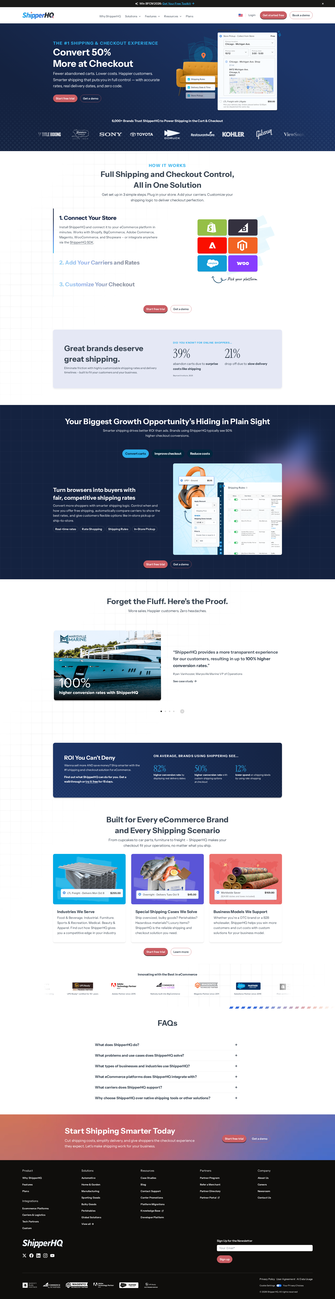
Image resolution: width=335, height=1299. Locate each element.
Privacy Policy (267, 1279)
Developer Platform (152, 1217)
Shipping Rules (118, 529)
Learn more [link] (181, 952)
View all (86, 1224)
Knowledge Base (152, 1211)
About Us (263, 1177)
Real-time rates (65, 529)
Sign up (225, 1259)
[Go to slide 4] (173, 711)
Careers (262, 1184)
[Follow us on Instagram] (45, 1256)
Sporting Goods (90, 1197)
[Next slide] (182, 711)
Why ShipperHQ (110, 16)
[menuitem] (110, 16)
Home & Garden (90, 1184)
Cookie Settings (267, 1285)
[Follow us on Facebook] (31, 1256)
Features (27, 1184)
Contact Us (264, 1197)
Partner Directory (210, 1191)
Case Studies (148, 1177)
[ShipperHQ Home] (118, 1243)
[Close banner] (323, 4)
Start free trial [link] (65, 98)
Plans (189, 16)
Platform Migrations (153, 1204)
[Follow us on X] (24, 1256)
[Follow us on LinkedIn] (38, 1256)
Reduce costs (200, 454)
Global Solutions (91, 1217)
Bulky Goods (88, 1204)
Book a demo (301, 15)
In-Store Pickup (144, 529)
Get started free (273, 15)
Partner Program (209, 1177)
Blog (143, 1184)
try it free (91, 781)
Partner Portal (210, 1198)
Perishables (88, 1210)
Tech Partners (30, 1221)
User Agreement (285, 1279)
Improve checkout (168, 454)
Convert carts (135, 454)
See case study (183, 681)
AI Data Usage (305, 1279)
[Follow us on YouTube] (52, 1256)
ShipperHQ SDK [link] (81, 242)
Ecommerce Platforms (35, 1208)
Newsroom (264, 1191)
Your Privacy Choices (293, 1285)
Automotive (88, 1177)
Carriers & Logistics (33, 1214)
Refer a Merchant (210, 1184)
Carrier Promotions (152, 1197)
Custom (27, 1228)
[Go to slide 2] (165, 711)
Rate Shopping (92, 529)
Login (252, 15)
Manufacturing (90, 1191)
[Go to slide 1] (161, 711)
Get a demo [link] (91, 98)
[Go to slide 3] (169, 711)
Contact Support (151, 1191)
